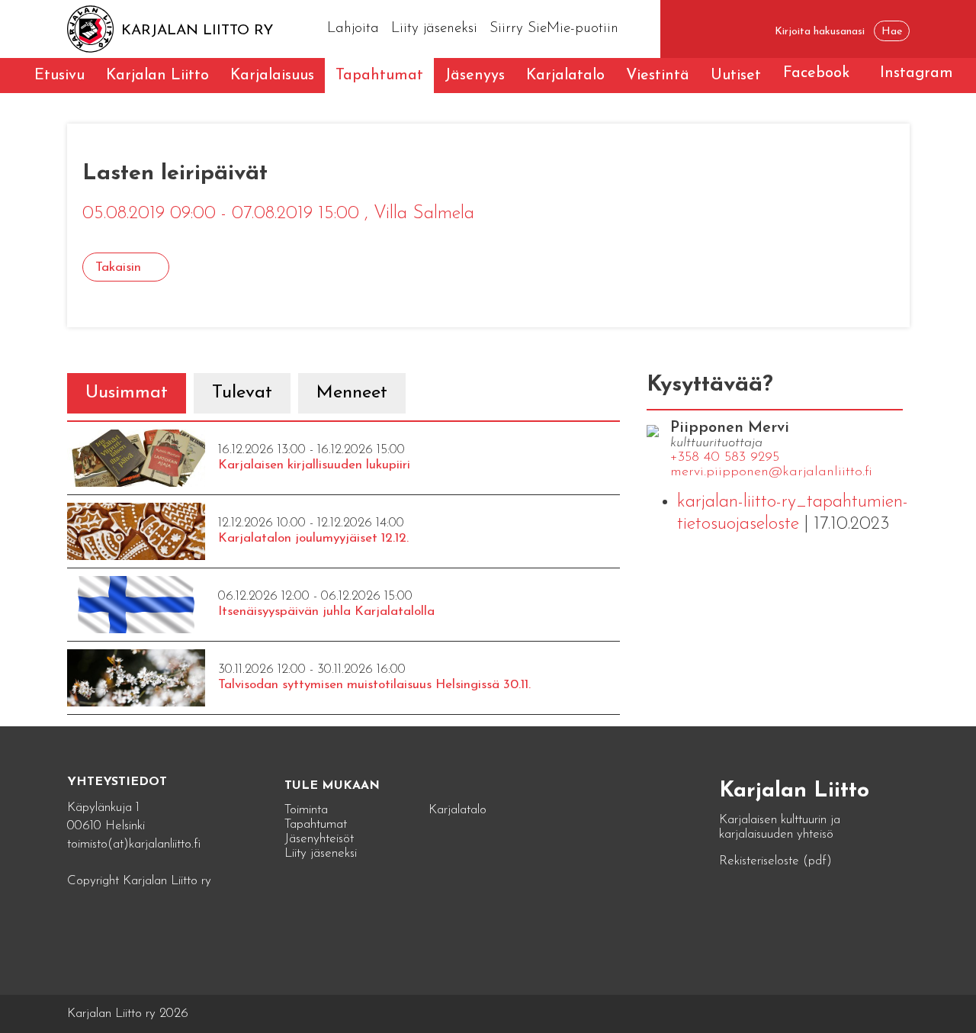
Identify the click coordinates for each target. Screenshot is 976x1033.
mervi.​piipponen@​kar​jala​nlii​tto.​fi (771, 472)
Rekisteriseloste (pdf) (775, 860)
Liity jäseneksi (434, 28)
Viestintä (657, 75)
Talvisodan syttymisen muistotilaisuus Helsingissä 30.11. (374, 684)
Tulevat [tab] (242, 393)
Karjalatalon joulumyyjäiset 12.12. (313, 538)
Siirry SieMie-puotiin (554, 28)
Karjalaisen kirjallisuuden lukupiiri (314, 465)
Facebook (816, 73)
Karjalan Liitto (157, 75)
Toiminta (306, 809)
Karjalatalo (565, 75)
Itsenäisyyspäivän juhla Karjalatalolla (326, 611)
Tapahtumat (379, 75)
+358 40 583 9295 (724, 458)
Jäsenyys (475, 75)
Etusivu (59, 75)
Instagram (916, 73)
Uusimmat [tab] (126, 393)
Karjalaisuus (272, 75)
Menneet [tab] (351, 393)
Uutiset (736, 75)
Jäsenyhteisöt (319, 838)
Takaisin (118, 267)
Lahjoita (353, 28)
